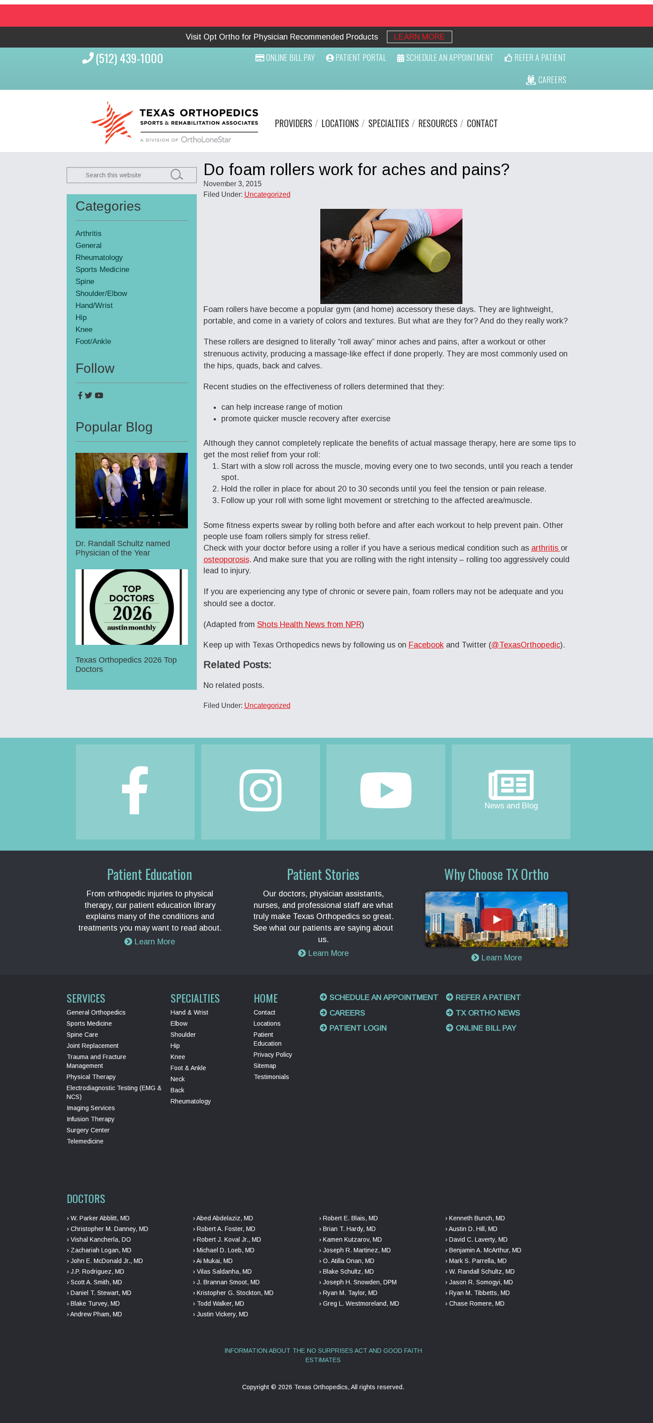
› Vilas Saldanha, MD (222, 1271)
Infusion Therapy (91, 1119)
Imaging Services (91, 1107)
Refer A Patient (539, 57)
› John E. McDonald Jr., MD (105, 1260)
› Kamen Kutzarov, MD (350, 1239)
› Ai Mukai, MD (213, 1260)
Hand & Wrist (189, 1012)
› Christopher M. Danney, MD (107, 1228)
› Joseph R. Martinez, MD (355, 1250)
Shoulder (183, 1034)
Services (86, 998)
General (89, 245)
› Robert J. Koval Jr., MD (227, 1239)
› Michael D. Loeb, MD (224, 1250)
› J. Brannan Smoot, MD (226, 1282)
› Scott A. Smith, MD (94, 1282)
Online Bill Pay (289, 57)
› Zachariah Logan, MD (99, 1250)
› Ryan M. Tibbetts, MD (477, 1292)
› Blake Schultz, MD (346, 1271)
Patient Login (357, 1028)
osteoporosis (226, 559)
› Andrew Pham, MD (94, 1314)
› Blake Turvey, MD (93, 1303)
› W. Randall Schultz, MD (480, 1271)
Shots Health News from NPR (309, 624)
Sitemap (265, 1065)
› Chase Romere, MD (475, 1303)
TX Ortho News (487, 1013)
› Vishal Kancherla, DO (99, 1239)
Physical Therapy (91, 1076)
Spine (85, 281)
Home (266, 998)
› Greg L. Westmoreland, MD (359, 1303)
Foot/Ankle (93, 341)
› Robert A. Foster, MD (224, 1228)
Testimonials (271, 1076)
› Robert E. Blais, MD (348, 1218)
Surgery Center (88, 1130)
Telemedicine (85, 1141)
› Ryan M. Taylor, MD (348, 1292)
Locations (340, 123)
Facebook (426, 644)
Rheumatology (99, 257)
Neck (178, 1079)
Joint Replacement (93, 1045)
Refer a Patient (487, 997)
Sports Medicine (102, 269)
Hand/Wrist (94, 305)
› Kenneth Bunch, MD (475, 1218)
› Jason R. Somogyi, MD (479, 1282)
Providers (293, 123)
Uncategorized (267, 194)
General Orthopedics (96, 1012)
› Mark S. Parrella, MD (476, 1260)
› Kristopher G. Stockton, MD (233, 1292)
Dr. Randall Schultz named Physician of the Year (123, 548)
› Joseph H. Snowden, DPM (358, 1282)
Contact (482, 123)
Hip (81, 317)
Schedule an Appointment (382, 997)
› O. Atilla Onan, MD (346, 1260)
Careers (346, 1013)
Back (177, 1090)
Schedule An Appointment (449, 57)
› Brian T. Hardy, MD (347, 1228)
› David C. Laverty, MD (476, 1239)
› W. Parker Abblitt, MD (98, 1218)
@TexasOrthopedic (525, 644)
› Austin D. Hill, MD (471, 1228)
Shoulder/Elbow (101, 293)
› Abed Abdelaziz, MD (223, 1218)
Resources (438, 123)
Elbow (179, 1023)
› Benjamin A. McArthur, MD (483, 1250)
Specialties (388, 123)
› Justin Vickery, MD (220, 1314)
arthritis (546, 548)
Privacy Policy (273, 1054)
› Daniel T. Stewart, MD (99, 1292)
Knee (84, 329)
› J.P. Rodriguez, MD (95, 1271)
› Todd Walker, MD (218, 1303)
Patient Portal (360, 57)
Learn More (419, 36)
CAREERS (551, 79)
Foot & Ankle (188, 1067)
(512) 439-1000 (129, 58)
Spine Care (82, 1034)
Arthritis (89, 233)
